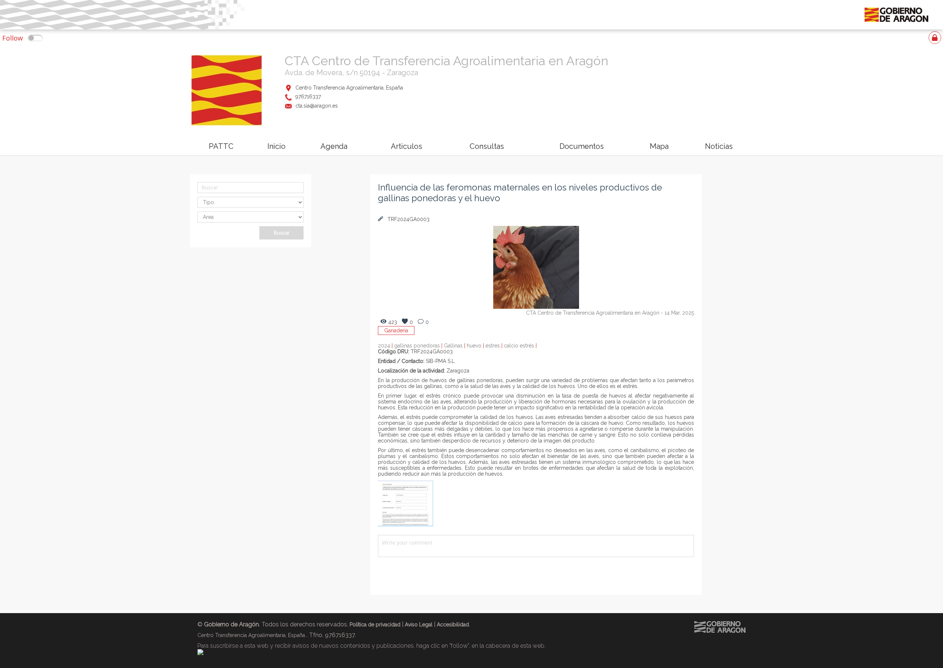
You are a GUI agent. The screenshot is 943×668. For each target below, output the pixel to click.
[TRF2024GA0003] (405, 525)
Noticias (719, 146)
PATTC (221, 146)
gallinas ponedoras (419, 346)
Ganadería (396, 330)
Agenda (333, 146)
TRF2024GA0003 (408, 219)
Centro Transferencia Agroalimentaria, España (349, 88)
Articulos (406, 146)
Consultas (487, 146)
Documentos (582, 146)
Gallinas (455, 346)
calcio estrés (520, 346)
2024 (386, 346)
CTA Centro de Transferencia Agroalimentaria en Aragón (446, 60)
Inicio (276, 146)
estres (494, 346)
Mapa (659, 146)
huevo (476, 346)
